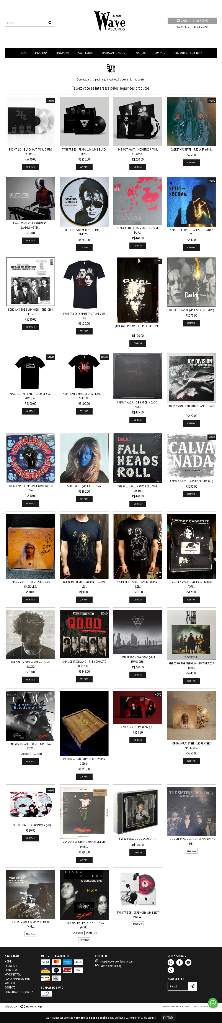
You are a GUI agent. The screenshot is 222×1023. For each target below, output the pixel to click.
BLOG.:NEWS (62, 53)
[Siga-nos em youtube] (188, 962)
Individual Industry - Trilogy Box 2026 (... (84, 761)
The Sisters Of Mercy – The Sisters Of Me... (191, 841)
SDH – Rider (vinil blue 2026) (84, 486)
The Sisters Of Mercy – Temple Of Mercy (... (84, 232)
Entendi (168, 1018)
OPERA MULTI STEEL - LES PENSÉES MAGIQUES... (30, 584)
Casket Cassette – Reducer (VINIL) (191, 149)
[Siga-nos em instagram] (171, 962)
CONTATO (160, 53)
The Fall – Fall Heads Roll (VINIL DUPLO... (138, 488)
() (194, 21)
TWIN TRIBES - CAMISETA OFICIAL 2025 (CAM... (84, 316)
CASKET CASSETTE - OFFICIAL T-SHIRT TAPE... (191, 584)
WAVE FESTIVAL (85, 53)
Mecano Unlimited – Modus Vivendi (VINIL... (84, 844)
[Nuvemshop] (24, 1007)
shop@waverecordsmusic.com (116, 961)
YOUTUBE (140, 53)
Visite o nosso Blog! (111, 966)
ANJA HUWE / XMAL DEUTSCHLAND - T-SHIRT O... (84, 396)
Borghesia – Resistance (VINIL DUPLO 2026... (30, 488)
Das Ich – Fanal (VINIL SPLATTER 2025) (191, 310)
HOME (23, 53)
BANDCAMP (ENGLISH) (114, 53)
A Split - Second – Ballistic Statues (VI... (191, 232)
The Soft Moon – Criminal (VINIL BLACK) (30, 664)
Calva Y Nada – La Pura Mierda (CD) (191, 481)
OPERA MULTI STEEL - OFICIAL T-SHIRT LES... (84, 584)
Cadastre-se (183, 26)
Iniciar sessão (200, 26)
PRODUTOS (41, 53)
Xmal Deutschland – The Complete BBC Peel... (84, 664)
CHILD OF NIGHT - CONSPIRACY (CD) (30, 825)
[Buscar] (50, 23)
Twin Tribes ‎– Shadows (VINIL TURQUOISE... (137, 659)
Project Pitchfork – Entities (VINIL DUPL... (138, 230)
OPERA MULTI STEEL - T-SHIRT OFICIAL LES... (138, 584)
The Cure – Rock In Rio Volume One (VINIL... (30, 924)
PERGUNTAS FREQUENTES (188, 53)
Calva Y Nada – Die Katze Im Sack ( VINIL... (137, 404)
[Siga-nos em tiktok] (171, 970)
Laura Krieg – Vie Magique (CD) (137, 839)
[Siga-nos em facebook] (179, 962)
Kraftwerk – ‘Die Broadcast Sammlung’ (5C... (30, 225)
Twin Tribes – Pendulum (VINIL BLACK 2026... (84, 152)
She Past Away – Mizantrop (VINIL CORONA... (138, 152)
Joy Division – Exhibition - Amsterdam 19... (191, 408)
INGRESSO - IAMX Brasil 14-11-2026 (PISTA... (30, 746)
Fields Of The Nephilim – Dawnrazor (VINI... (191, 665)
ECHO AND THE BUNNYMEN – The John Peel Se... (30, 312)
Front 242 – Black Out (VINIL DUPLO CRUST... (30, 152)
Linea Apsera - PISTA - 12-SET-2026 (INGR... (84, 925)
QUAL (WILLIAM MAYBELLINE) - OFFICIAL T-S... (137, 328)
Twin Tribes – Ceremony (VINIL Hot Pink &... (138, 915)
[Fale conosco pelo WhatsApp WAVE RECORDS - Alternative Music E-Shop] (213, 1003)
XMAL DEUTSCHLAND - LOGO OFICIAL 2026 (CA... (30, 396)
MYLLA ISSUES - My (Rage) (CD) (138, 727)
